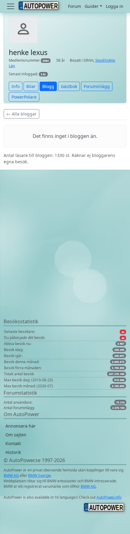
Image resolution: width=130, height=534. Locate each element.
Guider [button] (92, 6)
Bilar (31, 86)
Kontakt (13, 443)
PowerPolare (24, 97)
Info (15, 86)
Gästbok (69, 86)
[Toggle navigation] (11, 6)
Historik (13, 452)
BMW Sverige (39, 475)
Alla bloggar (24, 114)
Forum (74, 6)
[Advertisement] (65, 253)
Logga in (114, 6)
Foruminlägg (97, 86)
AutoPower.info (109, 497)
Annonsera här (20, 426)
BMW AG (11, 475)
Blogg (48, 86)
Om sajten (15, 435)
